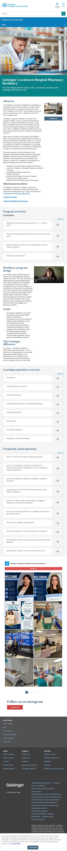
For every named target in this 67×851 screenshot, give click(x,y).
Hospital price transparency (40, 783)
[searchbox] (32, 14)
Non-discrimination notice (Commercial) (45, 800)
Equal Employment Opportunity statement (45, 794)
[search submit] (63, 14)
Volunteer (25, 761)
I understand (33, 847)
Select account (57, 7)
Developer (56, 783)
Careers (6, 761)
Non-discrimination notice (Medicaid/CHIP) (46, 797)
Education (47, 761)
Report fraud (35, 816)
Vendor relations (8, 768)
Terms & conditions (38, 786)
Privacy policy (36, 791)
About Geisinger (8, 754)
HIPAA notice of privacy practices (42, 788)
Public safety (7, 741)
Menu (63, 6)
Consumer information (10, 734)
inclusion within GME (22, 193)
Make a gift (25, 758)
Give (4, 727)
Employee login (47, 816)
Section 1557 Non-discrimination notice (45, 805)
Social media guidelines (39, 811)
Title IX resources (8, 738)
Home (4, 25)
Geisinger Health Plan (51, 758)
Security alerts (8, 765)
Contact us (53, 118)
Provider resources (38, 819)
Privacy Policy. (16, 843)
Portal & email (7, 731)
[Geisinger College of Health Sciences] (15, 5)
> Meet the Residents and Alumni (15, 201)
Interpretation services (39, 808)
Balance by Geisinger (29, 765)
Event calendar (7, 723)
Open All (60, 219)
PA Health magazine (29, 768)
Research (47, 765)
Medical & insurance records (54, 768)
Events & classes (50, 754)
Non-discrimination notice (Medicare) (44, 802)
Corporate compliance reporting (42, 814)
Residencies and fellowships (12, 20)
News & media (8, 758)
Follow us (15, 707)
